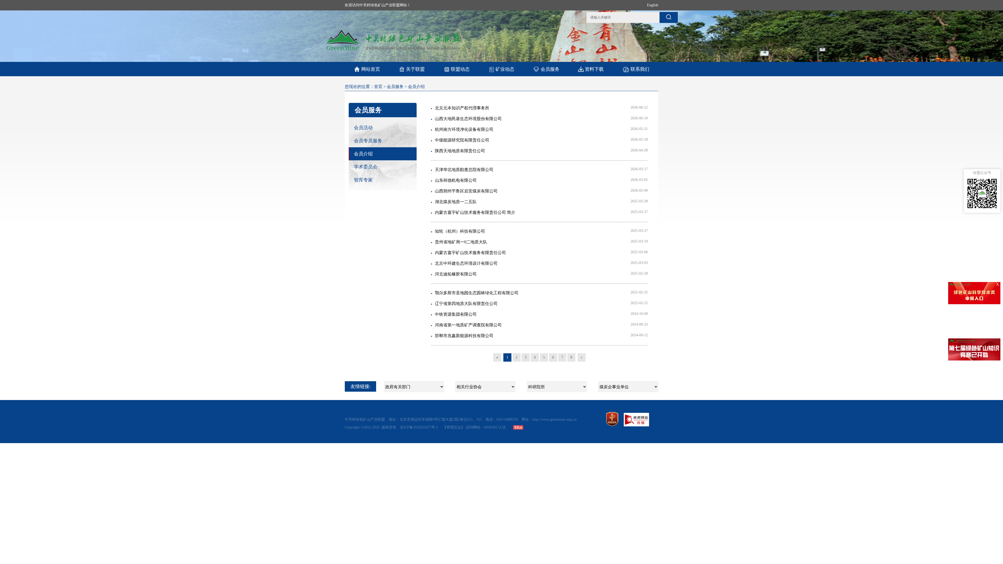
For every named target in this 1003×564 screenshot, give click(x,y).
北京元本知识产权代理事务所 (462, 108)
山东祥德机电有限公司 (456, 180)
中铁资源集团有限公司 (456, 314)
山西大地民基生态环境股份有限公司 (468, 118)
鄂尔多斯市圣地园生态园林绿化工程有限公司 (476, 293)
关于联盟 (415, 69)
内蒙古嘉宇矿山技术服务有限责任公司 (470, 252)
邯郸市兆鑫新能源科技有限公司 (464, 335)
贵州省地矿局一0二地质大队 (461, 242)
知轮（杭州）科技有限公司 (460, 231)
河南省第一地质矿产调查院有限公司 (468, 325)
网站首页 (367, 69)
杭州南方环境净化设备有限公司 (464, 129)
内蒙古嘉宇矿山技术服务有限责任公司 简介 (475, 212)
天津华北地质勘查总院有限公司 (464, 169)
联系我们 (640, 69)
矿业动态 (504, 69)
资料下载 (594, 69)
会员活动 (363, 127)
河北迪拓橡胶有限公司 (456, 274)
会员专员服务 (368, 140)
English (652, 5)
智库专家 (363, 180)
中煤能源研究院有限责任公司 (462, 140)
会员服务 (550, 69)
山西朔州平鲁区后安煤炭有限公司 (466, 191)
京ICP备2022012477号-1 (419, 427)
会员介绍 (416, 86)
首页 (378, 86)
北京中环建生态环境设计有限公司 (466, 263)
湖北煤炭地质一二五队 (456, 201)
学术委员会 (365, 166)
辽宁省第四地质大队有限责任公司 (466, 303)
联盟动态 (460, 69)
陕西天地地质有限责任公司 (460, 151)
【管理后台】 (454, 427)
